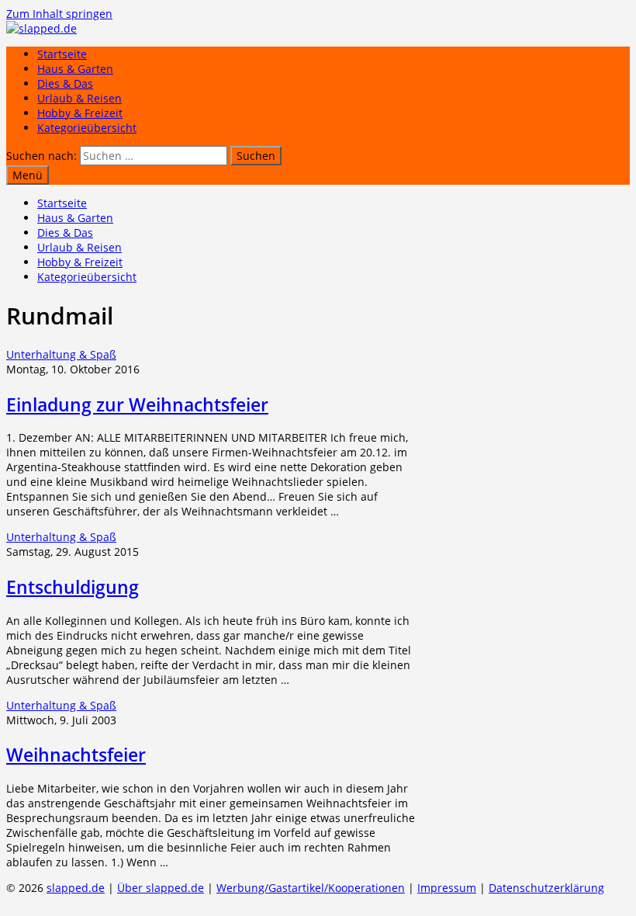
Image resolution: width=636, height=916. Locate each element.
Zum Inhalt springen (59, 13)
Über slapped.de (160, 887)
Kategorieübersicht (87, 127)
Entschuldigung (72, 586)
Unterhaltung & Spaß (61, 354)
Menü (27, 175)
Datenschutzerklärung (546, 887)
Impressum (446, 887)
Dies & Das (65, 83)
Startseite (62, 54)
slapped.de (76, 887)
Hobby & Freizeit (80, 113)
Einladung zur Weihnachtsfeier (137, 404)
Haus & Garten (75, 68)
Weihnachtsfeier (76, 754)
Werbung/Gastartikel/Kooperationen (310, 887)
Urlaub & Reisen (79, 98)
